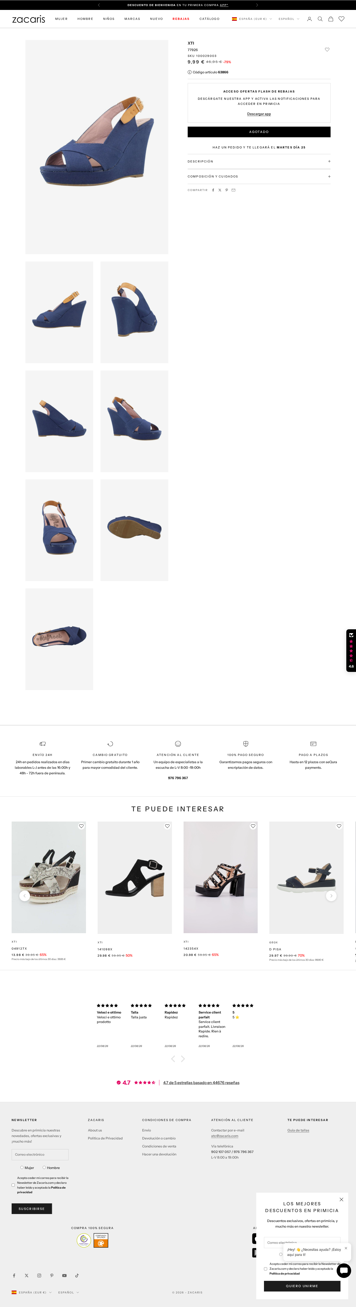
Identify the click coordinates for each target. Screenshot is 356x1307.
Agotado (259, 132)
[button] (174, 1058)
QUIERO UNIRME (302, 1286)
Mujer (29, 1168)
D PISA (275, 949)
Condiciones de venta (159, 1146)
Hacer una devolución (159, 1154)
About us (95, 1130)
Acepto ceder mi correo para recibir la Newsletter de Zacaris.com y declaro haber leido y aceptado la (305, 1268)
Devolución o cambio (159, 1138)
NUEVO (156, 19)
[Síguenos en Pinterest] (51, 1275)
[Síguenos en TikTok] (77, 1275)
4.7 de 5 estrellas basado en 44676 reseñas (201, 1082)
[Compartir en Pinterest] (227, 190)
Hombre (53, 1168)
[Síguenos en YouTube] (64, 1275)
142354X (191, 948)
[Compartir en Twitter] (220, 190)
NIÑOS (109, 19)
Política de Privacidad (105, 1138)
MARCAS (132, 19)
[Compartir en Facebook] (213, 190)
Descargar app (259, 113)
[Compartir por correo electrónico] (233, 190)
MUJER (61, 19)
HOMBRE (85, 19)
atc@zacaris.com (224, 1136)
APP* (224, 5)
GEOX (273, 942)
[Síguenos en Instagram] (39, 1275)
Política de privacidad (285, 1273)
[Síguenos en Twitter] (26, 1275)
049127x (19, 948)
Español (286, 19)
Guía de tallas (298, 1130)
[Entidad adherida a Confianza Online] (92, 1240)
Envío (146, 1130)
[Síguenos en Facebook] (14, 1275)
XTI (191, 43)
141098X (105, 949)
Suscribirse (32, 1209)
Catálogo (210, 19)
